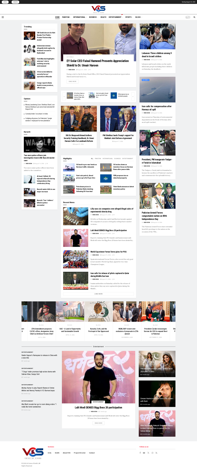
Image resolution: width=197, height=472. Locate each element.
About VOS (66, 453)
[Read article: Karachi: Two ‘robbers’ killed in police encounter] (29, 203)
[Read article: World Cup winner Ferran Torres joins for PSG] (75, 259)
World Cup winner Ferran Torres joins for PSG (108, 252)
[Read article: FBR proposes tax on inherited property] (79, 95)
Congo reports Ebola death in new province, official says (45, 85)
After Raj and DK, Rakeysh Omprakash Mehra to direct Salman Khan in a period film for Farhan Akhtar (156, 428)
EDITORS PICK (147, 186)
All (92, 158)
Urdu (5, 2)
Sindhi (15, 2)
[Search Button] (194, 17)
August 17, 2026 (118, 141)
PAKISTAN (65, 17)
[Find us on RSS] (156, 453)
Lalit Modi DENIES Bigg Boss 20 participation (109, 230)
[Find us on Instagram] (152, 453)
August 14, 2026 (157, 113)
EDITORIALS (70, 57)
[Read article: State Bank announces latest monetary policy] (106, 189)
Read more (74, 81)
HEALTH (103, 17)
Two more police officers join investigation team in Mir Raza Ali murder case (39, 158)
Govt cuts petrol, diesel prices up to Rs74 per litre (67, 95)
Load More (98, 294)
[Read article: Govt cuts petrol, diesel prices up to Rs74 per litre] (69, 178)
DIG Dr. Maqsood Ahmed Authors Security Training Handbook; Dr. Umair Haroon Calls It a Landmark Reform (79, 138)
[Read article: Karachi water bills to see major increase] (29, 192)
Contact (92, 453)
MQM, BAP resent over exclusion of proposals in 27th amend (127, 331)
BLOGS (138, 17)
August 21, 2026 (82, 69)
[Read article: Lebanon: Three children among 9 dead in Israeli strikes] (157, 36)
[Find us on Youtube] (144, 453)
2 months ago (145, 404)
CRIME (28, 150)
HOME (57, 17)
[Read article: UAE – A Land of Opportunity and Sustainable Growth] (70, 311)
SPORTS (128, 17)
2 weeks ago (26, 393)
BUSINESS (93, 17)
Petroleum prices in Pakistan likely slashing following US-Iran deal (84, 189)
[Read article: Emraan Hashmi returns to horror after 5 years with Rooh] (157, 394)
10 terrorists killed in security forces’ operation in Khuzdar (44, 74)
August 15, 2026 (106, 215)
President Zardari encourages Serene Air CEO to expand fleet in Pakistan (155, 331)
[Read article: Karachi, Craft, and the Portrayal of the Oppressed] (98, 311)
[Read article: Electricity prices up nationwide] (101, 95)
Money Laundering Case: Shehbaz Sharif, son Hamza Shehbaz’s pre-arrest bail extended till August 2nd (40, 107)
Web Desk (72, 69)
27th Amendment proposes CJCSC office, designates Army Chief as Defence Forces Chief (41, 331)
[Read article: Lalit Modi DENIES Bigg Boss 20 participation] (75, 238)
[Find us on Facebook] (140, 453)
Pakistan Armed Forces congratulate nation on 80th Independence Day (154, 215)
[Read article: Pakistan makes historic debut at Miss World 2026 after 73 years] (157, 364)
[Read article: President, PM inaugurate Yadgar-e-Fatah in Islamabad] (157, 143)
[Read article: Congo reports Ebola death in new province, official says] (29, 86)
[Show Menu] (3, 17)
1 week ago (103, 411)
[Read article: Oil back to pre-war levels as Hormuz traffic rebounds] (123, 95)
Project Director (80, 453)
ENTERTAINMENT (115, 17)
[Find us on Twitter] (148, 453)
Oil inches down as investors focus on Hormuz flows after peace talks (123, 167)
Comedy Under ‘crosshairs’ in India (36, 114)
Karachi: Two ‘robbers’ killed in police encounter (45, 202)
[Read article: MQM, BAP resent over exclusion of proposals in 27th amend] (127, 311)
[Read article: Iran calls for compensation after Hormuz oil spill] (157, 89)
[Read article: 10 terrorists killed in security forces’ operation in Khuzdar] (29, 75)
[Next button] (132, 96)
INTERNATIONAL (79, 17)
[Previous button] (64, 96)
